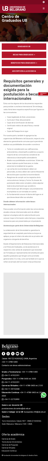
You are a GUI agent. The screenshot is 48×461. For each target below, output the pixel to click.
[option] (24, 27)
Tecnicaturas (15, 372)
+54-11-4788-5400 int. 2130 (31, 385)
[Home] (15, 8)
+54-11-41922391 (11, 375)
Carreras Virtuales (10, 385)
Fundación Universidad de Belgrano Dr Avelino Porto (20, 455)
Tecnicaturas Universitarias (12, 442)
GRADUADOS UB (24, 46)
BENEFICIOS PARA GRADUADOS (23, 63)
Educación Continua (9, 451)
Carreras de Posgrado (10, 445)
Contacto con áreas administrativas (16, 365)
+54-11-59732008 (11, 389)
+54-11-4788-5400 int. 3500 (24, 379)
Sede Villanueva (8, 424)
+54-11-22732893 (11, 399)
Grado (4, 372)
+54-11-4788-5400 (10, 362)
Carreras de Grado (8, 439)
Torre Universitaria (9, 421)
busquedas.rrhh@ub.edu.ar (24, 412)
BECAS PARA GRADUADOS (23, 55)
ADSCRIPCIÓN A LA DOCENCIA (24, 71)
